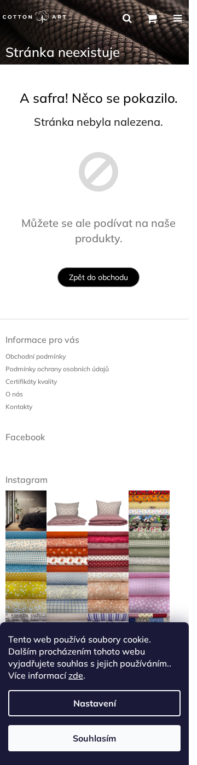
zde (75, 675)
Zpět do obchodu (98, 277)
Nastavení (94, 703)
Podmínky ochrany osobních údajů (57, 369)
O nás (14, 394)
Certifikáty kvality (31, 381)
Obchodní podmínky (35, 356)
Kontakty (18, 406)
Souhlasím (94, 738)
